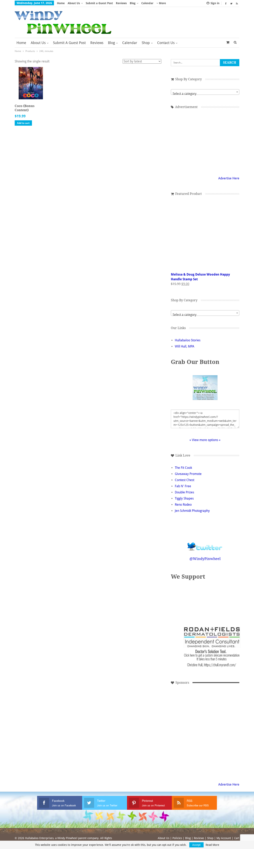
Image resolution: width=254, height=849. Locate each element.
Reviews (121, 3)
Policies (177, 838)
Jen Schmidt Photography (192, 511)
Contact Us (166, 43)
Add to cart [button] (23, 123)
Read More (212, 844)
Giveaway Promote (188, 474)
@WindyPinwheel (205, 559)
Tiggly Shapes (184, 498)
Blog (133, 3)
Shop (146, 43)
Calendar (147, 3)
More (162, 3)
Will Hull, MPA (184, 346)
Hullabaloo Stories (187, 340)
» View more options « (205, 440)
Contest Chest (184, 480)
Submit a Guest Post (99, 3)
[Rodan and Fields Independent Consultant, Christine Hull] (213, 705)
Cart (236, 838)
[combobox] (205, 92)
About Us (74, 3)
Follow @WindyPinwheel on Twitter (205, 544)
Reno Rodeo (183, 504)
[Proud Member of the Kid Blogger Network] (194, 601)
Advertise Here (228, 178)
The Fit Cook (183, 468)
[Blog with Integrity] (218, 601)
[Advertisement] (186, 705)
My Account (223, 838)
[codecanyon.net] (186, 759)
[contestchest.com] (213, 759)
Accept (196, 844)
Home (61, 3)
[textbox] (205, 93)
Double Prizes (184, 492)
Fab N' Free (183, 486)
